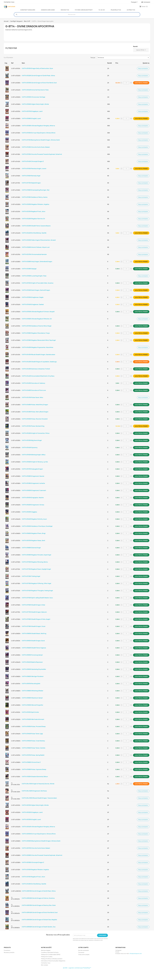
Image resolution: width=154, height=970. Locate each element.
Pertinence (123, 58)
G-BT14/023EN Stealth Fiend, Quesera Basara (36, 226)
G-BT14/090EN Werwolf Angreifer (32, 705)
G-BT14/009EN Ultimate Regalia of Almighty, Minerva (38, 125)
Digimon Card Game (48, 10)
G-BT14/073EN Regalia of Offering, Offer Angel (36, 583)
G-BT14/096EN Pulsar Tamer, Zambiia (33, 748)
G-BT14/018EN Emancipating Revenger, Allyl (35, 190)
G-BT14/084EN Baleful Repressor (32, 662)
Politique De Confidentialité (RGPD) (50, 954)
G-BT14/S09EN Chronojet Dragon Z (33, 862)
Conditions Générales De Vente (49, 952)
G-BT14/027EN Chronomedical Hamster (34, 254)
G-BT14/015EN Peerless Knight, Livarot (34, 168)
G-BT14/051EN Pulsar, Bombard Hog (33, 426)
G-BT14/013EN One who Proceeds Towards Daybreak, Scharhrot (42, 154)
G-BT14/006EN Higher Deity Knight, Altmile (35, 104)
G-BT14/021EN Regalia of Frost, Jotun (33, 211)
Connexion (81, 952)
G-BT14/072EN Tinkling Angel (31, 576)
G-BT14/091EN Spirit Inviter (30, 712)
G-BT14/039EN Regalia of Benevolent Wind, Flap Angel (39, 340)
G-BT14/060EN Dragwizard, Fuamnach (34, 490)
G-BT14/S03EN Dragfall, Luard (31, 819)
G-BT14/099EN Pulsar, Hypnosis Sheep (34, 769)
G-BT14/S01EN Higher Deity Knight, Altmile (35, 805)
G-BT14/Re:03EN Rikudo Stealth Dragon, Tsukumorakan (39, 798)
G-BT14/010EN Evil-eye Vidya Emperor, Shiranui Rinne (38, 133)
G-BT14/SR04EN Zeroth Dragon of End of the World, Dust (40, 912)
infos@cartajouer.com (135, 953)
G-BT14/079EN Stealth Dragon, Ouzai (33, 626)
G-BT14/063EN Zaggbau (29, 512)
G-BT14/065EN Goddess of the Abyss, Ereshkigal (37, 526)
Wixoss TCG (65, 10)
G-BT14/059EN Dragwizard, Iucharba (33, 483)
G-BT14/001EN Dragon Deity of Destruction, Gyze (37, 68)
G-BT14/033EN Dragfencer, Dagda (32, 297)
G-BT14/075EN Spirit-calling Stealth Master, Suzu (37, 598)
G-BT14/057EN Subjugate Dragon (32, 469)
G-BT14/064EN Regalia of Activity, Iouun (34, 519)
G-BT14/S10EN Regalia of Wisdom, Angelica (35, 869)
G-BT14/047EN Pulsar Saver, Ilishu (32, 397)
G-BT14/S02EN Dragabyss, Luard (32, 812)
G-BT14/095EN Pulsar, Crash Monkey (33, 741)
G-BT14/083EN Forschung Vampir (32, 655)
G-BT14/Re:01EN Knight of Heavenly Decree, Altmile (38, 784)
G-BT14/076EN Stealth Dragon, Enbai (33, 605)
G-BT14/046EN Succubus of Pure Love (34, 390)
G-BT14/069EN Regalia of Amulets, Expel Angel (36, 555)
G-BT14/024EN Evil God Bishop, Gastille (34, 233)
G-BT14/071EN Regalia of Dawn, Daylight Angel (36, 569)
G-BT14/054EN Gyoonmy (29, 447)
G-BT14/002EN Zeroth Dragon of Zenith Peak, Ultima (38, 75)
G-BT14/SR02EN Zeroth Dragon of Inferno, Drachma (38, 898)
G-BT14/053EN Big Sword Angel (32, 440)
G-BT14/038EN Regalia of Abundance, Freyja (36, 333)
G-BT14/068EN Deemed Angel (31, 547)
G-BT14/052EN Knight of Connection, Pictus (35, 433)
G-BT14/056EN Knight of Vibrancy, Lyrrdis (35, 462)
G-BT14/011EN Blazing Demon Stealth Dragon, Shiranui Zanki (41, 140)
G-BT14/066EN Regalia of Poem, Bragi (33, 533)
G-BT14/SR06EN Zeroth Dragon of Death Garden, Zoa (38, 927)
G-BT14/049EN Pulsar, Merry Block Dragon (35, 412)
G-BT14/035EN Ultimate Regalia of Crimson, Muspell (38, 311)
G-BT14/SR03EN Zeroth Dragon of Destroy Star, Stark (39, 905)
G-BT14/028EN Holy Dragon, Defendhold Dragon (37, 261)
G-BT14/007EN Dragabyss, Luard (32, 111)
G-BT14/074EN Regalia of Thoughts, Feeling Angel (37, 590)
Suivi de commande (83, 950)
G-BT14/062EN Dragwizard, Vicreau (33, 505)
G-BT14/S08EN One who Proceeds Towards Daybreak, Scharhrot (42, 855)
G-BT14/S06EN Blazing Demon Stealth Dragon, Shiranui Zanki (41, 841)
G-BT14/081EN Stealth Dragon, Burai (33, 640)
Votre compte (83, 947)
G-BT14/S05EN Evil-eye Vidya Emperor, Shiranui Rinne (39, 834)
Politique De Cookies (46, 956)
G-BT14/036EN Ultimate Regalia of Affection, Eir (37, 319)
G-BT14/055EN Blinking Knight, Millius (33, 454)
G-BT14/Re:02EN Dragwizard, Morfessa (34, 791)
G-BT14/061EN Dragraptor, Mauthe (33, 497)
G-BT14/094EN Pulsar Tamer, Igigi (32, 733)
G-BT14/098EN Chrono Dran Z (31, 762)
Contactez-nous (9, 2)
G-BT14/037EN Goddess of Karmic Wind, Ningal (36, 326)
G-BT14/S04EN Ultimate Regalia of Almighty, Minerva (38, 826)
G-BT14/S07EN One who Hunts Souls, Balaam (36, 848)
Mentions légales (45, 950)
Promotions (7, 950)
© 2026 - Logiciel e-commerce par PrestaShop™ (77, 968)
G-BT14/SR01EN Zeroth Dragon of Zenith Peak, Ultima (39, 891)
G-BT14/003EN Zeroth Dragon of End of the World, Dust (39, 83)
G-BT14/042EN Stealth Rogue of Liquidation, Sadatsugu (39, 361)
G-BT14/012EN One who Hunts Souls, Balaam (36, 147)
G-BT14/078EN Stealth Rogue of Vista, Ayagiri (36, 619)
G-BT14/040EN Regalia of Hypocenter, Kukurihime (37, 347)
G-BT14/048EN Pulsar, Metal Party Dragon (35, 404)
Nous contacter (143, 68)
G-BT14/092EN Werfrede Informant (33, 719)
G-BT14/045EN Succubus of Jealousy (33, 383)
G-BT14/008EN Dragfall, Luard (31, 118)
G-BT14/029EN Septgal (29, 268)
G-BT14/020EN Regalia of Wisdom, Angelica (35, 204)
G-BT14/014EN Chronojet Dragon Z (33, 161)
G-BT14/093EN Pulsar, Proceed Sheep (34, 726)
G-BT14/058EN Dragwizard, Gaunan (33, 476)
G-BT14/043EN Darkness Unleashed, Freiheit (36, 369)
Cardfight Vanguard (27, 10)
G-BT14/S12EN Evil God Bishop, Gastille (34, 884)
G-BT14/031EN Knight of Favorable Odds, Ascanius (37, 283)
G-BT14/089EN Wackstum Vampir (32, 698)
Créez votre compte (83, 954)
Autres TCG (131, 10)
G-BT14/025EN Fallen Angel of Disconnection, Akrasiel (39, 240)
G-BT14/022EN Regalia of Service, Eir (33, 218)
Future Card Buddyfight (84, 10)
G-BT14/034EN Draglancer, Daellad (33, 304)
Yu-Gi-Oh (102, 10)
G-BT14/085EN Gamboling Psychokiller (34, 669)
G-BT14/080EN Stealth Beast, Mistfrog (34, 633)
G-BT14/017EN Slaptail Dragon (31, 183)
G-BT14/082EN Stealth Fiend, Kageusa (34, 648)
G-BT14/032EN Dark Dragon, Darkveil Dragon (36, 290)
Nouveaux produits (9, 952)
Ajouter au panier (141, 83)
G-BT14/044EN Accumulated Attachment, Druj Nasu (38, 376)
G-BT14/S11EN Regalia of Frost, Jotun (33, 876)
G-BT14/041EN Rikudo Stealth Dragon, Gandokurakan (38, 354)
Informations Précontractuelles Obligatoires (53, 961)
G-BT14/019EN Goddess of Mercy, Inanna (34, 197)
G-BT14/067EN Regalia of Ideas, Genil (33, 540)
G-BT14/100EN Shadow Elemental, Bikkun (35, 776)
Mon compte (44, 965)
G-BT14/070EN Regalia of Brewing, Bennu (35, 562)
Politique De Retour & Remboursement (51, 958)
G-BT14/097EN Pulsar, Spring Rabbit (33, 755)
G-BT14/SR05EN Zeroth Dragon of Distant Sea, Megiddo (39, 919)
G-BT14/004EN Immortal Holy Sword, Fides (35, 90)
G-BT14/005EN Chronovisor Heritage (33, 97)
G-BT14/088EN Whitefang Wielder (32, 691)
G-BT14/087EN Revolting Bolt (31, 683)
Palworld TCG (116, 10)
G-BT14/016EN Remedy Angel (31, 175)
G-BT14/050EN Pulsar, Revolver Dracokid (34, 419)
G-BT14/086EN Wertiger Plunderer (33, 676)
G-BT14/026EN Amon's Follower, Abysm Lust (36, 247)
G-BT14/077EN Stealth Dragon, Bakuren (34, 612)
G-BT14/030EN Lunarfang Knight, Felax (34, 276)
